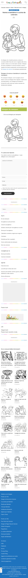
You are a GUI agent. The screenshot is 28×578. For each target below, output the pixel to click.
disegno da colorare (7, 69)
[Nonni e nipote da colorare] (7, 410)
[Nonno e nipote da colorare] (7, 393)
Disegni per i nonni (14, 10)
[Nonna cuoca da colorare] (21, 444)
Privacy (1, 570)
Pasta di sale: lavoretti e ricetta (9, 332)
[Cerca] (25, 2)
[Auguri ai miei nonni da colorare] (21, 393)
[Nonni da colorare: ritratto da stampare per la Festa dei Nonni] (7, 356)
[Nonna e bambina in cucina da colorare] (21, 410)
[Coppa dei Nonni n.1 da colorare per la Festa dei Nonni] (7, 374)
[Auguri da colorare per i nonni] (21, 478)
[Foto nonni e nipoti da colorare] (7, 427)
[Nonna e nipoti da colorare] (21, 374)
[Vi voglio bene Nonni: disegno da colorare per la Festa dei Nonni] (21, 356)
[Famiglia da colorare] (21, 427)
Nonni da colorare (6, 450)
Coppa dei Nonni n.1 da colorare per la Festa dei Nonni (7, 382)
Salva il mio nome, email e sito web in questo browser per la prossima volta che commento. (15, 189)
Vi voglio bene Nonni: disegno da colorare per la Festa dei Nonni (20, 364)
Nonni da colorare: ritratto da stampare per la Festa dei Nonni (7, 364)
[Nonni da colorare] (7, 444)
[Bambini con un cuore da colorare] (21, 461)
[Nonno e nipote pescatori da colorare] (7, 461)
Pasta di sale (4, 307)
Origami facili (4, 330)
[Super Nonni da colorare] (7, 478)
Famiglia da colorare (20, 433)
